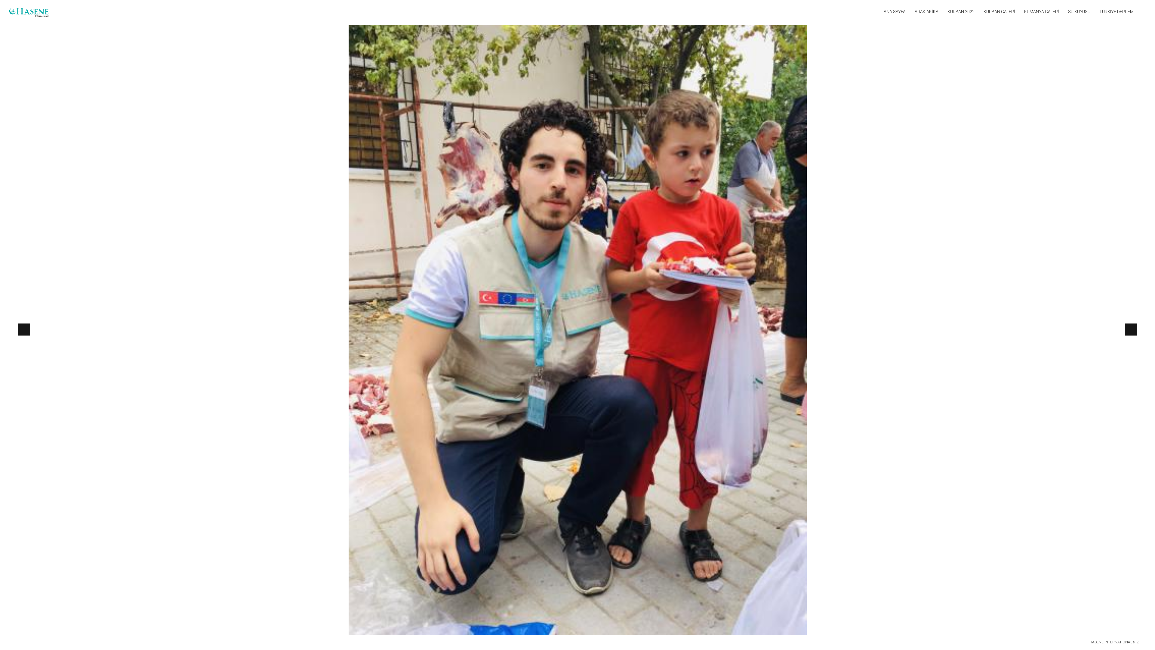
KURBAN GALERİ (999, 11)
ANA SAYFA (895, 11)
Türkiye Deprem (1116, 11)
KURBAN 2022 (961, 11)
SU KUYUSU (1079, 11)
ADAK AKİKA (926, 11)
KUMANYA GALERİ (1041, 11)
